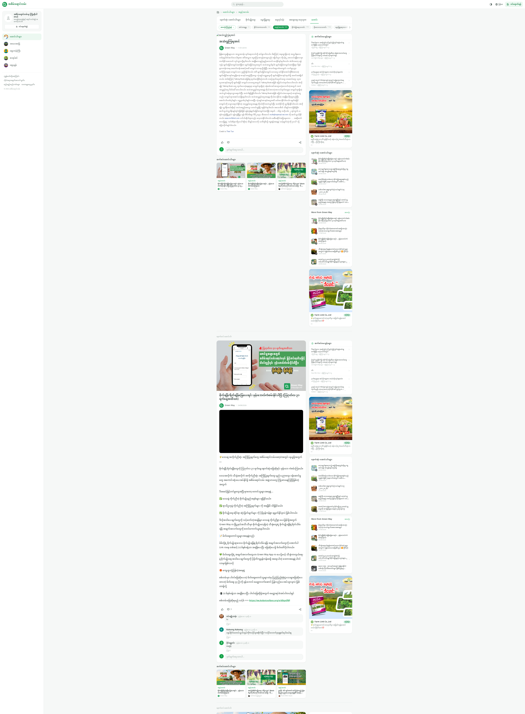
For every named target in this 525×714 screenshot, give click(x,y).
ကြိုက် (228, 624)
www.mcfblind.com (232, 118)
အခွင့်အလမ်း (243, 12)
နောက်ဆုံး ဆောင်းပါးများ (230, 20)
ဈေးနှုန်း (13, 65)
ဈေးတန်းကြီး (15, 51)
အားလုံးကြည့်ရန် (226, 27)
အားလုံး (347, 212)
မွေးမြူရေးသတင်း (343, 27)
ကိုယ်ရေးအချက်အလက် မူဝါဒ (14, 80)
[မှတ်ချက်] (228, 142)
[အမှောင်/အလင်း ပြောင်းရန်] (491, 4)
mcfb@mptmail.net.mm (279, 115)
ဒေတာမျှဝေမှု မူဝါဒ (28, 84)
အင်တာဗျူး (244, 27)
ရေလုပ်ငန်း (279, 20)
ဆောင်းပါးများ (16, 37)
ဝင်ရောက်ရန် (23, 26)
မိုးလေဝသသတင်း (322, 27)
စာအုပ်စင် (14, 58)
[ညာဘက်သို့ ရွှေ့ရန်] (348, 27)
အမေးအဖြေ (15, 44)
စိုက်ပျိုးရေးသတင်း (300, 27)
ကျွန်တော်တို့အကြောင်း (11, 76)
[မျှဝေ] (300, 142)
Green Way (230, 48)
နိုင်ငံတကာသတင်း (262, 27)
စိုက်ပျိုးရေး (251, 20)
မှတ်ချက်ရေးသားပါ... (235, 150)
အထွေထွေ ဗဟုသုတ (297, 20)
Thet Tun (230, 131)
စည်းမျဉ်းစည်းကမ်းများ (12, 84)
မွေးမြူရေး (265, 20)
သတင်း (314, 20)
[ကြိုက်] (222, 142)
